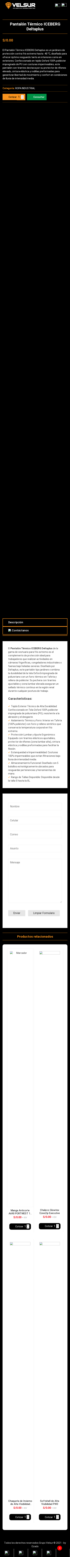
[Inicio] (64, 5)
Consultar (39, 97)
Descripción (15, 622)
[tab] (35, 622)
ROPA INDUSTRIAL (25, 88)
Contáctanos (20, 630)
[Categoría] (57, 5)
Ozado (35, 1546)
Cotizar (12, 97)
